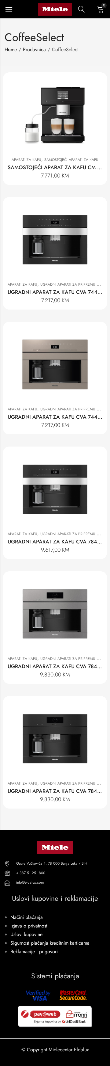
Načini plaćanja (26, 917)
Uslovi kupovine (26, 934)
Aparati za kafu (26, 159)
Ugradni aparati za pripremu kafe (72, 284)
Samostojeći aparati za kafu (71, 159)
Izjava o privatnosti (29, 925)
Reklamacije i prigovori (34, 951)
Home (11, 49)
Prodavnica (34, 49)
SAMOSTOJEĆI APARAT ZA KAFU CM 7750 (58, 167)
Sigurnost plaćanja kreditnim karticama (50, 942)
